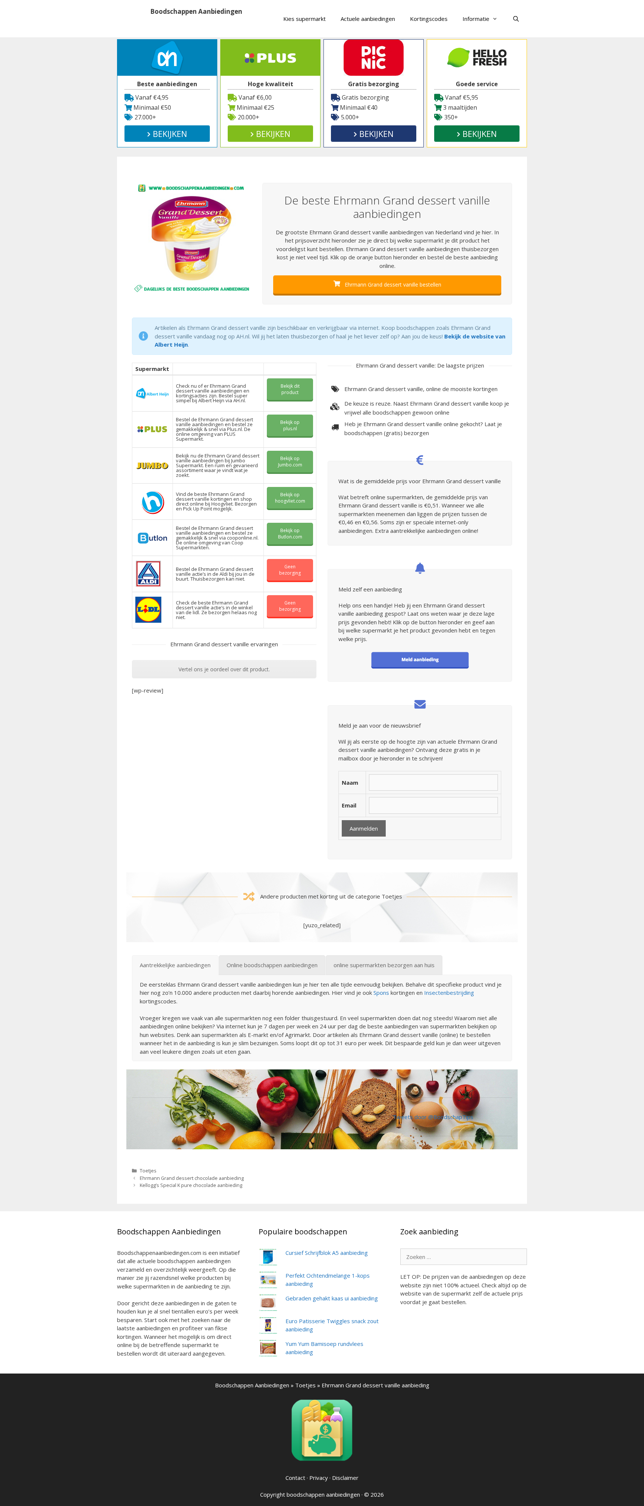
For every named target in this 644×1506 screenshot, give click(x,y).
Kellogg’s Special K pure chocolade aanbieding (191, 1185)
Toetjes (148, 1170)
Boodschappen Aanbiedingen (196, 11)
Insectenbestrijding (449, 992)
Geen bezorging (290, 569)
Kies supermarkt (304, 18)
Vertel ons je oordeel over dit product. (224, 669)
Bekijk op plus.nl (290, 425)
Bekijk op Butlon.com (290, 533)
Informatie (476, 18)
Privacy (318, 1477)
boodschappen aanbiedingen (323, 1494)
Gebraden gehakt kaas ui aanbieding (331, 1298)
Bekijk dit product (290, 389)
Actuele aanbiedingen (368, 18)
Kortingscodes (429, 18)
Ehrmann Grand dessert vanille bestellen (392, 284)
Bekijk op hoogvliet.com (290, 497)
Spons (381, 992)
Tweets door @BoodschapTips (433, 1117)
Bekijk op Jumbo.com (290, 461)
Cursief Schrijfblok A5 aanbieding (326, 1252)
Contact (295, 1477)
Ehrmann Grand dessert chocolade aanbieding (192, 1178)
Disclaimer (345, 1477)
